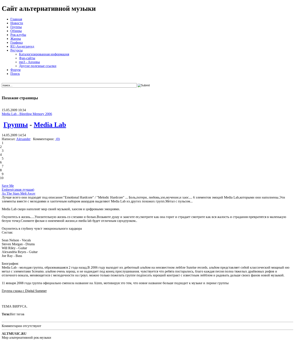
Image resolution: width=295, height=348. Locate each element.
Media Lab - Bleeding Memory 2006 (27, 114)
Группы (15, 124)
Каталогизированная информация (44, 54)
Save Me (8, 186)
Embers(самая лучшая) (18, 189)
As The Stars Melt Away (18, 193)
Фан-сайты (27, 58)
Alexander (23, 139)
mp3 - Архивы (29, 62)
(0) (57, 139)
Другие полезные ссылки (37, 66)
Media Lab (50, 124)
